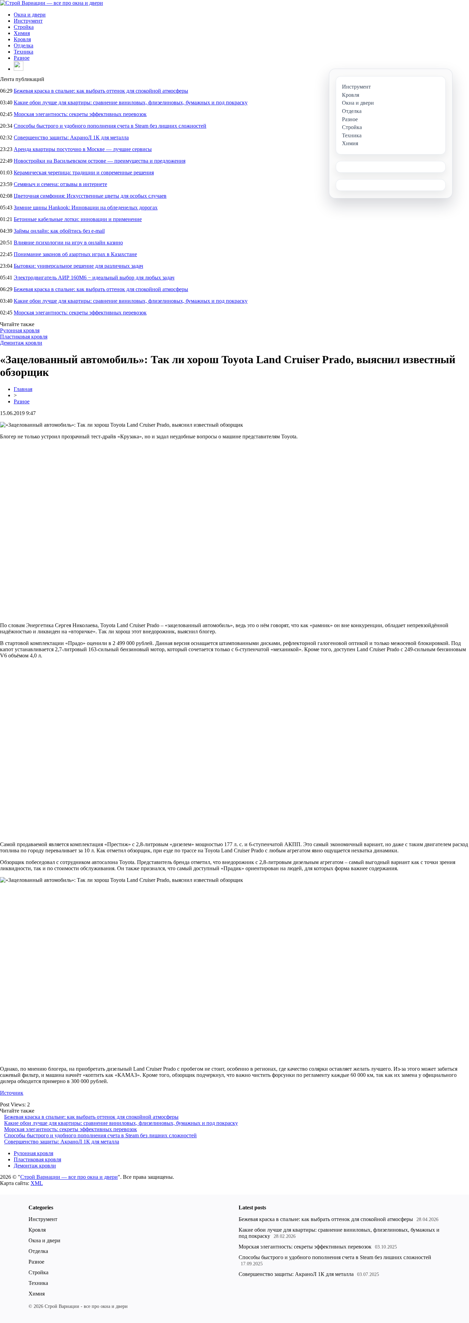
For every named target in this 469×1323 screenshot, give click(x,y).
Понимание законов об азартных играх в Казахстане (75, 254)
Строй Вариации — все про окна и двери (69, 1177)
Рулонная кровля (19, 330)
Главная (23, 389)
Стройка (24, 27)
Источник (11, 1093)
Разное (22, 58)
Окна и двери (30, 15)
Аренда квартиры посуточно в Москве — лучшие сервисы (83, 149)
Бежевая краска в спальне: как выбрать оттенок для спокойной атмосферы (101, 91)
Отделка (23, 45)
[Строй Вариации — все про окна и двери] (51, 3)
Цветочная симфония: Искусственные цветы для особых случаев (90, 196)
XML (37, 1183)
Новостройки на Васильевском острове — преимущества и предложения (99, 161)
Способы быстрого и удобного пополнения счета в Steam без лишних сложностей (110, 126)
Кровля (22, 39)
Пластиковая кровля (23, 337)
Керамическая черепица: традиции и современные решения (84, 172)
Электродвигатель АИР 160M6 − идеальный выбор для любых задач (94, 277)
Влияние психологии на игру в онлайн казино (68, 242)
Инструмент (28, 21)
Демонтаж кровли (21, 343)
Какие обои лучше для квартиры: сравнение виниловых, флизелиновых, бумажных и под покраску (131, 102)
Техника (23, 52)
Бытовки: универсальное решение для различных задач (78, 266)
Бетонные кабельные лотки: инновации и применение (78, 219)
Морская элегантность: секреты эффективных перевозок (80, 114)
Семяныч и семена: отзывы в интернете (60, 184)
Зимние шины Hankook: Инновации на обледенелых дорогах (86, 207)
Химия (22, 33)
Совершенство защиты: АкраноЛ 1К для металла (71, 137)
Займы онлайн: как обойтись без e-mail (59, 231)
